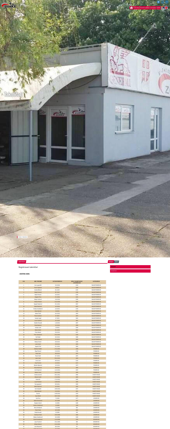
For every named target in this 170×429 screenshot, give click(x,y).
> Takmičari (24, 237)
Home (20, 237)
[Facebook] (158, 2)
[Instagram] (166, 2)
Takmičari (114, 270)
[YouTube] (162, 2)
